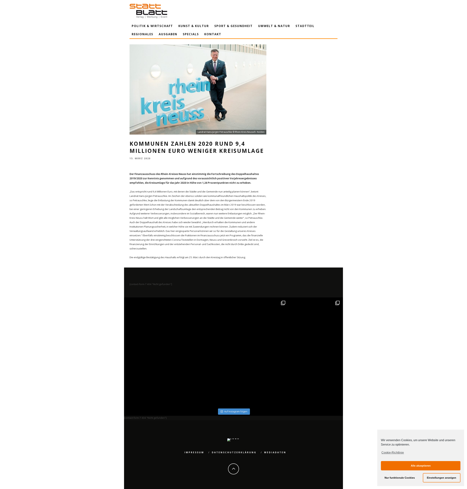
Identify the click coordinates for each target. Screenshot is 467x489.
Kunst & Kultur (193, 26)
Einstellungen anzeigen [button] (441, 477)
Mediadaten (275, 452)
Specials (191, 34)
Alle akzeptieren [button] (421, 465)
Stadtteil (305, 26)
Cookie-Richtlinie (392, 452)
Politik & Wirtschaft (152, 26)
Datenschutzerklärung (234, 452)
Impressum (194, 452)
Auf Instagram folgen (235, 411)
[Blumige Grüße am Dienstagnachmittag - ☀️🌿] (315, 380)
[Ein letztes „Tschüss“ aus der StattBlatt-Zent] (206, 325)
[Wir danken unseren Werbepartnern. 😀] (260, 325)
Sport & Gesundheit (233, 26)
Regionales (142, 34)
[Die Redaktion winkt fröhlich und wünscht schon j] (206, 380)
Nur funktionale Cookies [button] (400, 477)
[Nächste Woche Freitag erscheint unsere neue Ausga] (152, 380)
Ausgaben (168, 34)
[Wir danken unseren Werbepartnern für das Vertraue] (315, 325)
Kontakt (212, 34)
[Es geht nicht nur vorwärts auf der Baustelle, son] (152, 325)
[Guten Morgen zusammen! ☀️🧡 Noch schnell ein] (260, 380)
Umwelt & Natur (274, 26)
